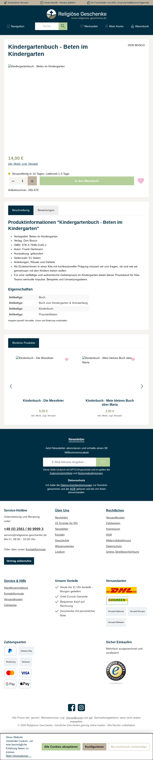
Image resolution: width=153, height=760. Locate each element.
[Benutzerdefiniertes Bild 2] (121, 600)
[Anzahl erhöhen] (32, 181)
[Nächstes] (142, 386)
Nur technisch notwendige (129, 746)
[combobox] (47, 26)
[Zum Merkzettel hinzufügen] (141, 180)
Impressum (113, 528)
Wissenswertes (64, 546)
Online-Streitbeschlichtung (122, 551)
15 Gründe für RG (66, 523)
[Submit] (103, 462)
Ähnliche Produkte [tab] (23, 342)
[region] (76, 107)
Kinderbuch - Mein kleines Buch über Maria (110, 402)
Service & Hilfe (15, 581)
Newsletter (61, 528)
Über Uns (62, 510)
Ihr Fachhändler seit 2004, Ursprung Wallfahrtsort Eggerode (120, 2)
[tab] (20, 210)
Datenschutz (114, 546)
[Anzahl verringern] (13, 181)
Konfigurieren (94, 746)
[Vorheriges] (11, 386)
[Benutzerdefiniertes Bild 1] (121, 589)
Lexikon (60, 551)
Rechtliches (115, 510)
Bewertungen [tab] (46, 210)
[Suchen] (63, 26)
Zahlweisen (113, 523)
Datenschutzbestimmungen (76, 485)
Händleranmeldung (16, 587)
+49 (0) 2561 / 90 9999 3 (23, 529)
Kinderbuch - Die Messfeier (43, 400)
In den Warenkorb (87, 180)
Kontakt (60, 534)
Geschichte (62, 540)
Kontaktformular (36, 549)
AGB (73, 489)
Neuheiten (61, 517)
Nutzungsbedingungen (90, 473)
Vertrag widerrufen (19, 560)
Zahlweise (10, 605)
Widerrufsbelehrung (118, 540)
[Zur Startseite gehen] (76, 14)
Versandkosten (115, 517)
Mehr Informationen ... (18, 756)
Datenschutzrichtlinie (61, 473)
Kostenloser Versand (18, 2)
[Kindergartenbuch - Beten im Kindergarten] (76, 107)
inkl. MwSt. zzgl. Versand (23, 164)
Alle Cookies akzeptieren (61, 746)
